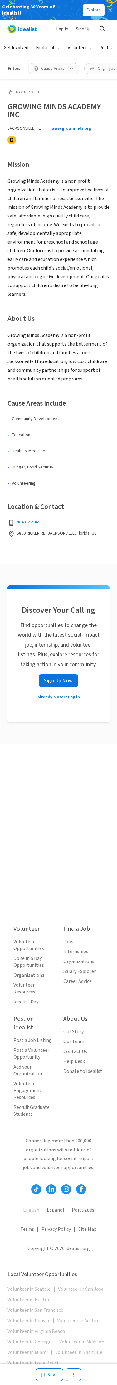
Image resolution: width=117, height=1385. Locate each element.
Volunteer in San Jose (81, 1289)
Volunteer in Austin (77, 1320)
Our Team (73, 1041)
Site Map (87, 1229)
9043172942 (28, 522)
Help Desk (74, 1061)
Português (83, 1210)
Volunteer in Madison (81, 1341)
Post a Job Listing (32, 1040)
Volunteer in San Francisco (35, 1310)
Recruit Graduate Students (31, 1111)
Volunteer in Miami (27, 1352)
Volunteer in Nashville (78, 1352)
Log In (62, 29)
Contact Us (75, 1051)
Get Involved (16, 48)
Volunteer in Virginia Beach (36, 1331)
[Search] (102, 29)
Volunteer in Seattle (29, 1289)
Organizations (28, 975)
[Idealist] (22, 29)
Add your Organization (27, 1070)
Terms (27, 1229)
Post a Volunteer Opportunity (31, 1053)
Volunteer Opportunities (28, 945)
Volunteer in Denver (28, 1320)
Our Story (73, 1031)
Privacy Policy (56, 1229)
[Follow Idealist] (36, 1189)
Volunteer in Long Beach (33, 1363)
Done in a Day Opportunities (28, 962)
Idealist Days (27, 1001)
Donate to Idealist (82, 1071)
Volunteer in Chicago (29, 1341)
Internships (75, 951)
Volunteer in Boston (29, 1299)
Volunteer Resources (24, 988)
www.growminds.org (71, 128)
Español (55, 1210)
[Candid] (11, 140)
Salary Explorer (79, 971)
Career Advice (77, 981)
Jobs (68, 941)
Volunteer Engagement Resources (27, 1090)
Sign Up (83, 29)
